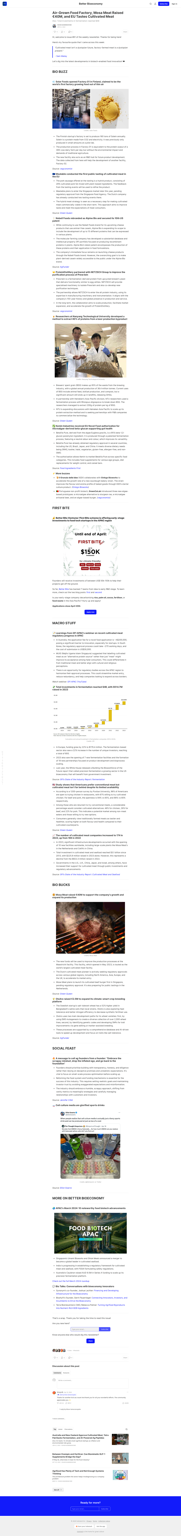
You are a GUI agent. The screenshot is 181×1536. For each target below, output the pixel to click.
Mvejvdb (60, 1392)
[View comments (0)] (72, 1448)
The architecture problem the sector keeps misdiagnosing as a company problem (78, 1478)
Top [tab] (55, 1429)
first (88, 592)
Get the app (101, 1526)
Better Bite (64, 589)
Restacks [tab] (66, 1373)
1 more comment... (58, 1419)
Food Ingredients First (70, 468)
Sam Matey (61, 56)
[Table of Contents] (2, 768)
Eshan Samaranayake (64, 25)
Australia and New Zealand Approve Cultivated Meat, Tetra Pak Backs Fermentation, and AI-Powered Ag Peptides (80, 1436)
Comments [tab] (57, 1373)
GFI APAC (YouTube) (77, 682)
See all (56, 1490)
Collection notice (104, 1521)
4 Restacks (76, 1350)
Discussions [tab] (68, 1429)
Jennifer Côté (66, 1100)
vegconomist (66, 169)
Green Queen (66, 213)
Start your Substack (85, 1526)
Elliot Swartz (66, 1188)
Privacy (89, 1521)
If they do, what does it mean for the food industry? (71, 1460)
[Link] (49, 71)
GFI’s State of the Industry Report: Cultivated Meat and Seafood (90, 874)
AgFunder (64, 267)
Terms (95, 1521)
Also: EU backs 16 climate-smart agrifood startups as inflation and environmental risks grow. (76, 1442)
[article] (90, 1441)
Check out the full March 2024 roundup (70, 1281)
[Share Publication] (155, 4)
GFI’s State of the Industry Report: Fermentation (82, 779)
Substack (80, 1532)
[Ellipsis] (127, 1392)
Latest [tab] (60, 1429)
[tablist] (61, 1373)
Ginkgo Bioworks (80, 487)
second (98, 592)
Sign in (174, 4)
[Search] (151, 4)
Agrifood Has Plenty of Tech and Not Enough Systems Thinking (78, 1472)
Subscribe (164, 4)
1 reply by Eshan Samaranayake (70, 1409)
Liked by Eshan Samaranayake (67, 1394)
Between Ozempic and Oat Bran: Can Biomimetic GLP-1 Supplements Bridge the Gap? (78, 1455)
